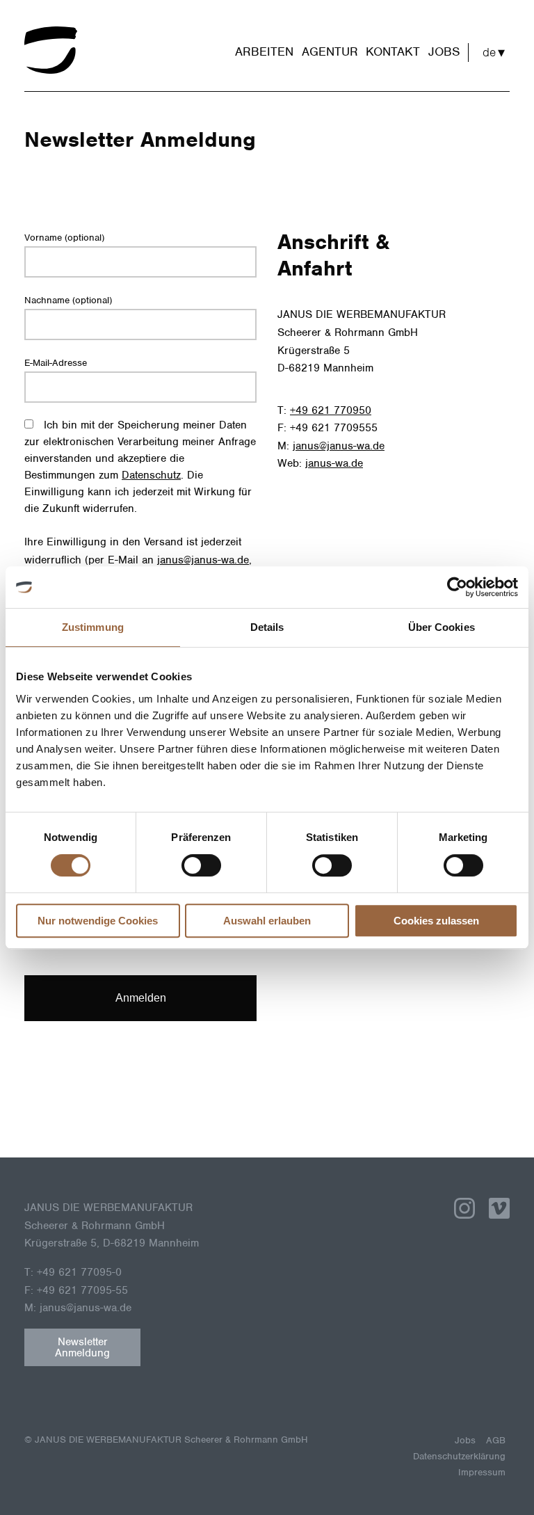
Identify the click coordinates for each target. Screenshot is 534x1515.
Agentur (330, 51)
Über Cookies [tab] (441, 627)
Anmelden (140, 998)
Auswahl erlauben (267, 921)
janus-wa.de (334, 463)
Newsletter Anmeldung (82, 1347)
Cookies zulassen (436, 921)
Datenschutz (151, 475)
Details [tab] (267, 627)
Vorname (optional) (64, 237)
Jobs (444, 51)
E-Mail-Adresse (55, 363)
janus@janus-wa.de (203, 560)
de (489, 52)
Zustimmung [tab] (93, 627)
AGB (495, 1440)
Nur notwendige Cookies (98, 921)
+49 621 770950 (330, 410)
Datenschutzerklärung (459, 1456)
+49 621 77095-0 (79, 1272)
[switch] (201, 865)
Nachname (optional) (68, 300)
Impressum (481, 1472)
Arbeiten (264, 51)
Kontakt (393, 51)
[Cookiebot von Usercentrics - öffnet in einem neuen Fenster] (457, 587)
